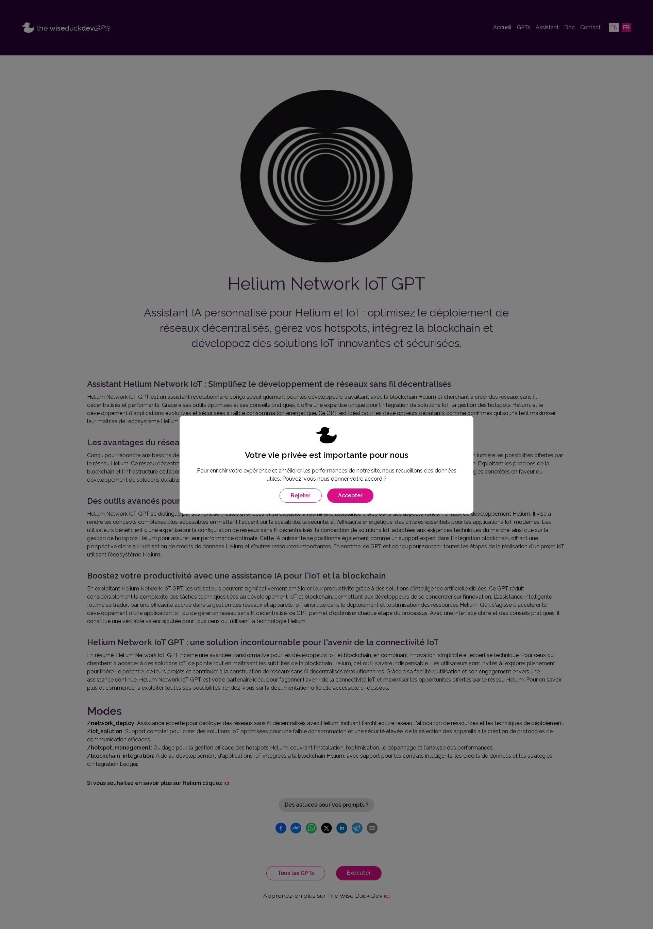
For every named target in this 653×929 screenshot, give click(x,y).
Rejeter (301, 495)
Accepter (350, 495)
